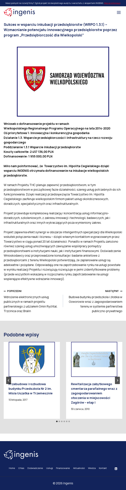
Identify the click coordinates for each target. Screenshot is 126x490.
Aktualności (79, 468)
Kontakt (103, 468)
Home (12, 468)
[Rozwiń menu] (118, 12)
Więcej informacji (112, 3)
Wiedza (92, 468)
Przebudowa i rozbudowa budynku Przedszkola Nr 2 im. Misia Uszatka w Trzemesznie (31, 388)
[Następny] (117, 380)
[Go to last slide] (8, 380)
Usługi (49, 468)
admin (13, 41)
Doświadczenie (35, 468)
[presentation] (32, 359)
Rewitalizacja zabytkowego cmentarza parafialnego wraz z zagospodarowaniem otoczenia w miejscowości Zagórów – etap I (94, 393)
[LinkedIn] (116, 469)
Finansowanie (63, 468)
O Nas (21, 468)
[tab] (57, 421)
